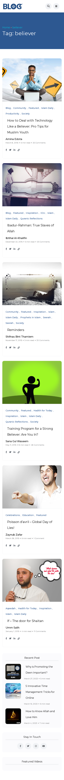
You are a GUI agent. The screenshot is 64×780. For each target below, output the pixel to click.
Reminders (15, 330)
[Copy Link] (19, 150)
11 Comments (40, 631)
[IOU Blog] (13, 6)
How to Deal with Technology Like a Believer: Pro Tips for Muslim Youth (30, 126)
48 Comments (37, 445)
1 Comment (39, 538)
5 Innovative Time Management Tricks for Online (40, 692)
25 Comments (39, 143)
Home (6, 27)
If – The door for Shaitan (25, 621)
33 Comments (43, 340)
